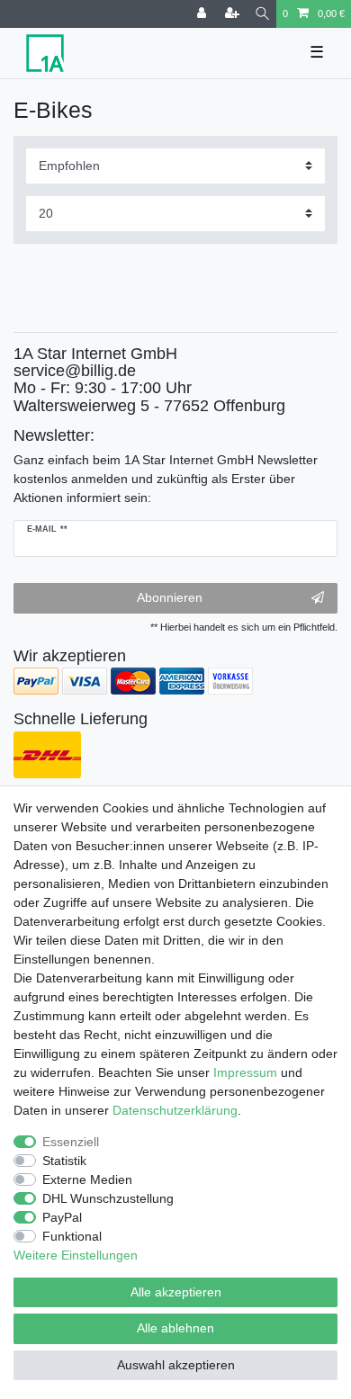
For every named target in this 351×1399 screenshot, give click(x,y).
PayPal (62, 1217)
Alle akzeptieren (175, 1292)
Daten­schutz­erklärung (175, 1110)
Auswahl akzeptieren (176, 1365)
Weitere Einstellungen (76, 1255)
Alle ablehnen (175, 1328)
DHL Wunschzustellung (108, 1198)
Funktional (72, 1236)
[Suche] (262, 14)
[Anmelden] (203, 14)
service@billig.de (75, 371)
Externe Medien (87, 1179)
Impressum (245, 1072)
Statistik (64, 1160)
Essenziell (70, 1141)
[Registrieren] (234, 14)
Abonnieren (169, 597)
